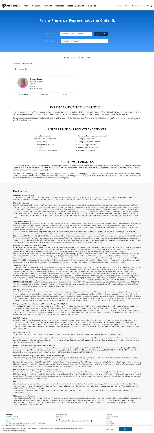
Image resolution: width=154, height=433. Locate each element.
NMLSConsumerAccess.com (15, 425)
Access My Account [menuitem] (75, 5)
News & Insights (112, 417)
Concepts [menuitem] (36, 5)
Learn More (110, 429)
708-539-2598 (37, 88)
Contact (109, 415)
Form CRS (109, 425)
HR (57, 419)
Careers (59, 417)
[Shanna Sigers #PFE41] (22, 83)
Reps (73, 57)
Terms (8, 421)
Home (66, 57)
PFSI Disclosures (136, 5)
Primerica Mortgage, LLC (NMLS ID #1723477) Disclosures (26, 423)
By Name (49, 41)
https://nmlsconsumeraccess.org (56, 267)
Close (125, 429)
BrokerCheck (147, 5)
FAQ (107, 419)
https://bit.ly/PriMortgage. (121, 282)
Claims (127, 5)
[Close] (150, 429)
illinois (80, 57)
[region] (77, 429)
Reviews (109, 421)
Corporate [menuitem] (59, 5)
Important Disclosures (13, 419)
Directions (44, 94)
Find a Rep (110, 423)
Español (120, 5)
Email (64, 94)
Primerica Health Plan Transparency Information (73, 421)
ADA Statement (61, 415)
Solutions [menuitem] (48, 5)
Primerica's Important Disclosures (105, 199)
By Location (50, 34)
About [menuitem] (26, 5)
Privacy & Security (12, 417)
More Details (23, 94)
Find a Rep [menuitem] (91, 5)
